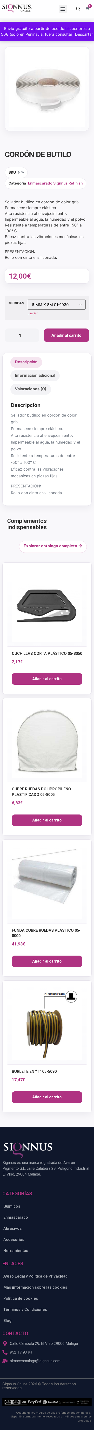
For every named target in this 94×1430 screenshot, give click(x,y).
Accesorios (13, 1239)
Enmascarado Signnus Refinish (55, 183)
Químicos (11, 1206)
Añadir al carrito (66, 335)
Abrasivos (12, 1228)
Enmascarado (15, 1217)
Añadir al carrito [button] (47, 679)
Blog (7, 1320)
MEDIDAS (16, 303)
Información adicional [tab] (35, 375)
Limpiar (33, 313)
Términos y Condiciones (25, 1309)
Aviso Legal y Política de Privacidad (35, 1276)
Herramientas (15, 1250)
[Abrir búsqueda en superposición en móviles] (78, 9)
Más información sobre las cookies (35, 1287)
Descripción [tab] (26, 361)
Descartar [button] (84, 34)
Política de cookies (20, 1298)
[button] (63, 9)
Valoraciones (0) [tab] (31, 388)
